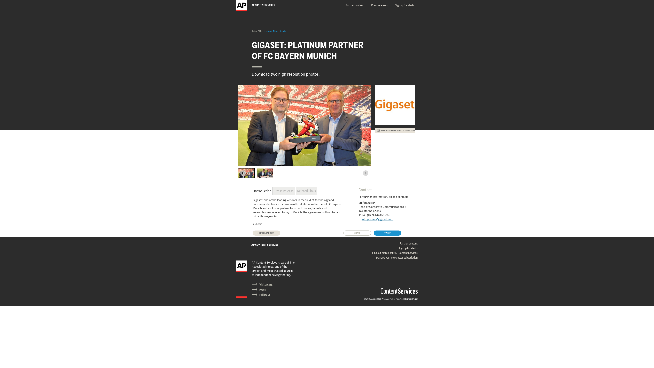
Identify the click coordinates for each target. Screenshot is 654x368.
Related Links (306, 190)
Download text (266, 233)
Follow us (264, 294)
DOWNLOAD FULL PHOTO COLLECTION (398, 130)
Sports (283, 31)
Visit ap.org (265, 284)
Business (267, 31)
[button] (246, 173)
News (275, 31)
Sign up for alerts (404, 5)
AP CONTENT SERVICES (264, 245)
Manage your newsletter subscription (397, 257)
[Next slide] (365, 173)
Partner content (355, 5)
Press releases (379, 5)
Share (357, 233)
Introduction (262, 190)
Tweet (387, 233)
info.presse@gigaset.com (377, 219)
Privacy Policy (411, 298)
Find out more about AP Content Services (395, 253)
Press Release (284, 190)
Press (262, 289)
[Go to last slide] (243, 173)
